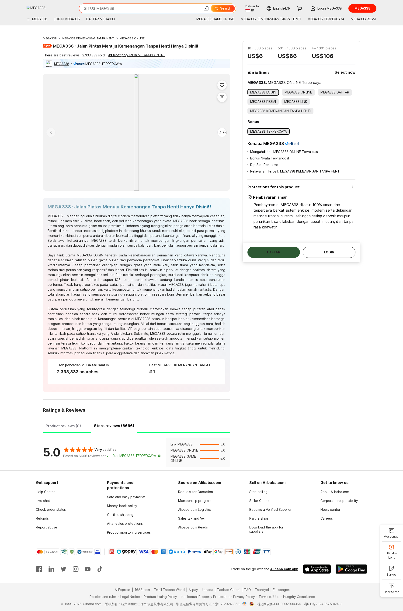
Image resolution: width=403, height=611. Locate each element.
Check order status (51, 509)
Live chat (43, 501)
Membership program (194, 501)
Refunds (42, 518)
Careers (326, 518)
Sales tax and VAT (192, 518)
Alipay (193, 590)
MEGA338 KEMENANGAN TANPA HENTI (88, 38)
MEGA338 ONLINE (132, 38)
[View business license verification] (244, 604)
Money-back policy (122, 506)
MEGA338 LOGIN (90, 255)
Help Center (45, 492)
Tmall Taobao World (169, 590)
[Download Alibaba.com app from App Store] (317, 569)
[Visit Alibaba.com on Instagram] (75, 569)
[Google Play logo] (36, 7)
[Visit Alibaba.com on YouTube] (87, 569)
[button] (206, 8)
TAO (247, 590)
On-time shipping (120, 515)
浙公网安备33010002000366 (279, 604)
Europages (281, 590)
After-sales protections (125, 523)
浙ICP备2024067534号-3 (323, 604)
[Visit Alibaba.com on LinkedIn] (51, 569)
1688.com (142, 590)
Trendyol (262, 590)
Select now (345, 72)
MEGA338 (50, 38)
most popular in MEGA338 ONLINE (136, 55)
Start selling (258, 492)
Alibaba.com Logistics (195, 509)
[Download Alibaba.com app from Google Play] (351, 569)
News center (330, 509)
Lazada (207, 590)
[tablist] (136, 425)
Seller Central (259, 501)
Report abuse (46, 527)
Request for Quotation (195, 492)
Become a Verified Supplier (270, 509)
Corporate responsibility (339, 501)
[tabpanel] (136, 452)
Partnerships (259, 518)
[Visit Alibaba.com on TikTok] (100, 569)
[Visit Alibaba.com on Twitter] (63, 569)
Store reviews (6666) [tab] (114, 425)
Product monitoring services (129, 532)
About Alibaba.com (335, 492)
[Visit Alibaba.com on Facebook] (39, 569)
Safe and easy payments (126, 497)
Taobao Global (228, 590)
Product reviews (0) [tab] (63, 426)
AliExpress (123, 590)
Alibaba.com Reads (193, 527)
